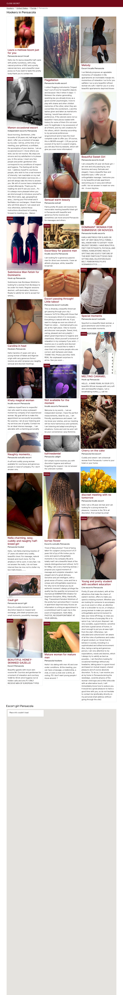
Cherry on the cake (93, 450)
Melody (86, 65)
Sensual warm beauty (57, 199)
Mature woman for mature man (60, 656)
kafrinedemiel (53, 453)
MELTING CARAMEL (94, 376)
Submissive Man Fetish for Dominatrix (23, 274)
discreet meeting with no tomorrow (96, 496)
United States (22, 8)
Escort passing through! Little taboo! (59, 300)
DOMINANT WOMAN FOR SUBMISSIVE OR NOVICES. (98, 229)
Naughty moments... (20, 454)
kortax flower (53, 540)
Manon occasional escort (23, 127)
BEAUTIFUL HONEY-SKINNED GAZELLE (20, 661)
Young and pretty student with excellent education (97, 583)
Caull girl (13, 600)
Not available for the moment (57, 402)
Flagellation (51, 80)
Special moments (92, 315)
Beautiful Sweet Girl (93, 156)
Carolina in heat (17, 345)
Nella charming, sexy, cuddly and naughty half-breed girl (23, 540)
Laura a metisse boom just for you (23, 51)
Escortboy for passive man (61, 250)
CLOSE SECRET (13, 3)
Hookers (10, 8)
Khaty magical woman (21, 400)
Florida (33, 8)
